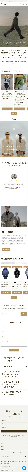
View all (14, 113)
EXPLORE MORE (7, 153)
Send (14, 350)
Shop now (9, 29)
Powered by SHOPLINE (9, 470)
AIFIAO (4, 466)
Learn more (18, 29)
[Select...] (14, 420)
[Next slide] (16, 199)
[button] (26, 4)
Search (14, 431)
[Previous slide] (11, 199)
